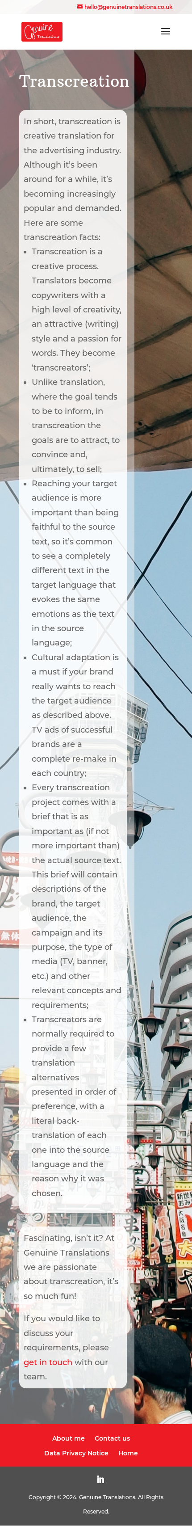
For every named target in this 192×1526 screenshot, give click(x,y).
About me (68, 1438)
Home (128, 1453)
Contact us (112, 1438)
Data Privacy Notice (76, 1453)
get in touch (48, 1362)
